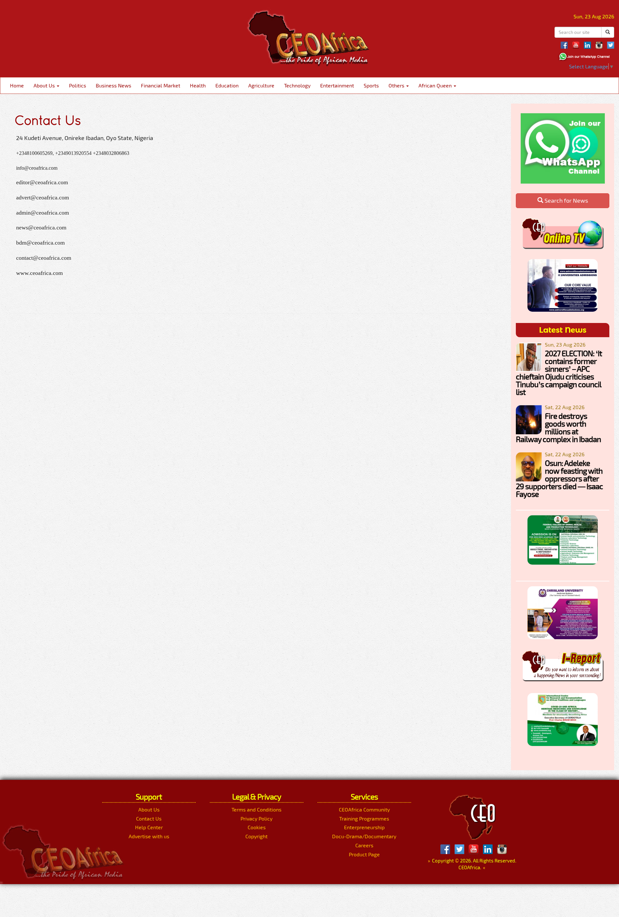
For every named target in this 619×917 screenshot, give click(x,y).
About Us (45, 85)
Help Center (149, 827)
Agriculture (261, 85)
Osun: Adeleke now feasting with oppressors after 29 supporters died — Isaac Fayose (559, 478)
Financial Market (160, 85)
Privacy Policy (256, 818)
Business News (113, 85)
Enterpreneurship (364, 827)
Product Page (364, 854)
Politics (77, 85)
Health (198, 85)
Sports (371, 85)
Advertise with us (149, 836)
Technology (297, 85)
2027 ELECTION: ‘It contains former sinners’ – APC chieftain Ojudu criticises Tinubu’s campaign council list (559, 372)
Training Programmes (364, 818)
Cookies (257, 827)
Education (227, 85)
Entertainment (337, 85)
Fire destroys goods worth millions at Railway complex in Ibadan (558, 427)
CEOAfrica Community (364, 809)
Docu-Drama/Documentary (364, 836)
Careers (364, 845)
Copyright (256, 836)
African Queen (435, 85)
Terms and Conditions (256, 809)
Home (17, 85)
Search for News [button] (565, 200)
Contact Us (149, 818)
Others (397, 85)
